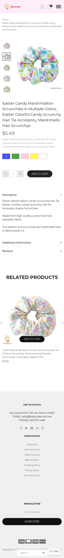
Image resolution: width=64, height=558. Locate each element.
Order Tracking (32, 455)
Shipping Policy (32, 465)
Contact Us (32, 444)
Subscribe (32, 521)
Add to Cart (40, 173)
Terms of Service (32, 475)
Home (5, 19)
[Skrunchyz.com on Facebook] (22, 428)
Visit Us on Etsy (32, 449)
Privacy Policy (32, 470)
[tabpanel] (38, 65)
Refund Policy (32, 460)
